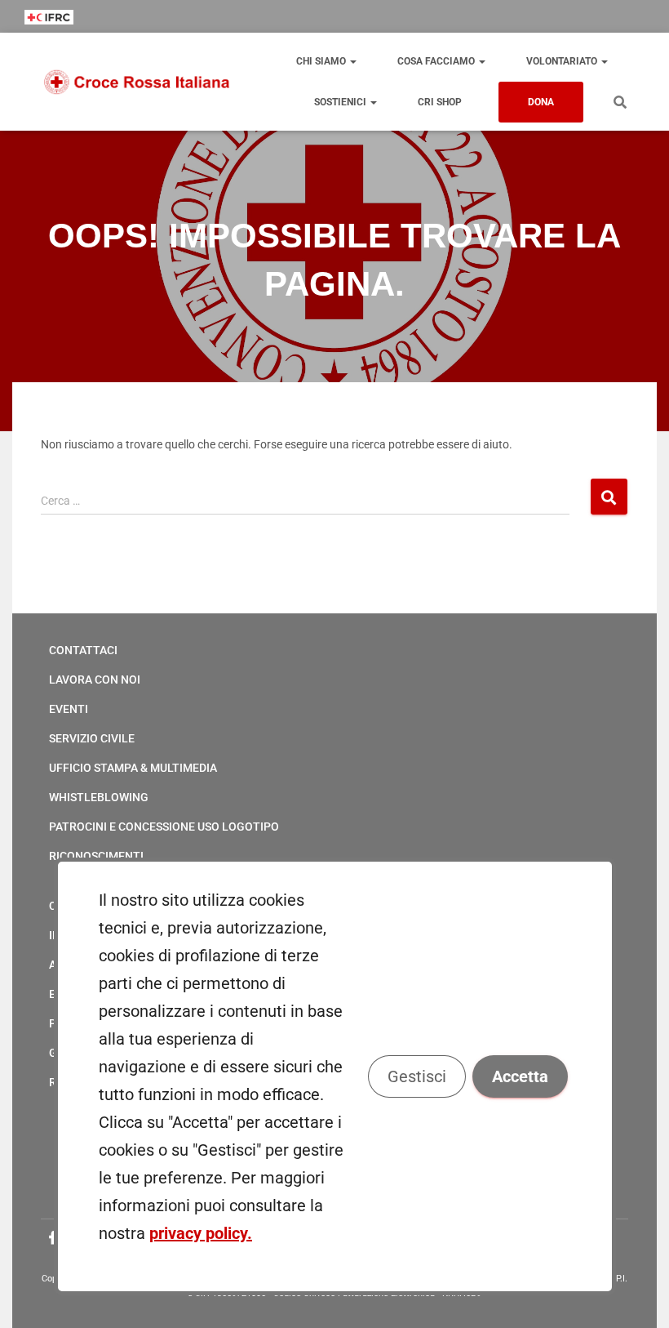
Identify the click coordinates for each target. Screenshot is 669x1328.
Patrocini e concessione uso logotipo (164, 826)
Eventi (68, 708)
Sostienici (341, 102)
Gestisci (416, 1076)
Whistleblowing (98, 797)
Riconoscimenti (96, 855)
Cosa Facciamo (437, 61)
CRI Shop (440, 102)
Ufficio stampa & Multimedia (133, 767)
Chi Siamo (322, 61)
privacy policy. (200, 1233)
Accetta (519, 1076)
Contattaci (83, 650)
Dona (541, 102)
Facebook (53, 1238)
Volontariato (563, 61)
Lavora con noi (94, 679)
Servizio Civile (92, 738)
